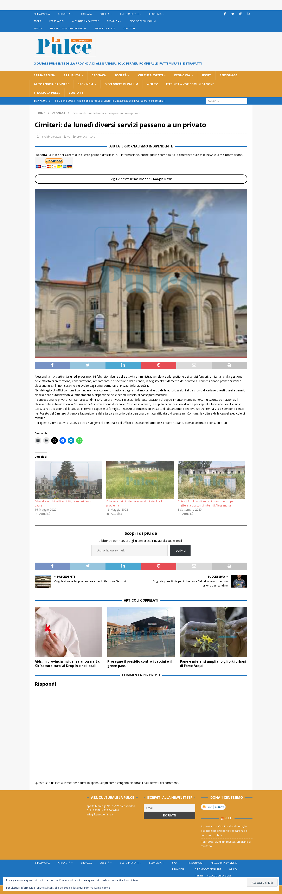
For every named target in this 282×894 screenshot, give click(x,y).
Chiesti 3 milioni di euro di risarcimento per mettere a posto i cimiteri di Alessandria (206, 503)
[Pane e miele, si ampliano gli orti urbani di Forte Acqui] (213, 632)
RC (68, 136)
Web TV (38, 28)
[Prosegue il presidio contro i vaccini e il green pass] (141, 632)
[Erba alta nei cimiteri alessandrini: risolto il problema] (140, 480)
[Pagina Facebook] (224, 14)
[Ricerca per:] (226, 100)
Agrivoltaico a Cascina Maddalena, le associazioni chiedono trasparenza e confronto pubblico (224, 831)
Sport (37, 21)
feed (228, 818)
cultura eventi (129, 13)
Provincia (113, 21)
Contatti (129, 28)
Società (104, 13)
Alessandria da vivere (85, 21)
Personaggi (56, 21)
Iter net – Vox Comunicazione (68, 28)
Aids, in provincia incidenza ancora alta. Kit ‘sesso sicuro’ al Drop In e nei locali (67, 663)
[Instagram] (240, 14)
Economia (155, 13)
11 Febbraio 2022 (50, 136)
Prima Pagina (42, 13)
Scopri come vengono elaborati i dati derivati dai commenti (139, 783)
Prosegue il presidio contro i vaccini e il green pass (139, 663)
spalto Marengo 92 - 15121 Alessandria (111, 806)
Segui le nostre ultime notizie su (141, 179)
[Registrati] (248, 14)
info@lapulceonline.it (100, 814)
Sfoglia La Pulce (105, 28)
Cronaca (86, 13)
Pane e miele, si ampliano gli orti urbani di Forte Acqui (213, 663)
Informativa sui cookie (97, 887)
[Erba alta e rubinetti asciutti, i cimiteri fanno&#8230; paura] (68, 480)
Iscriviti (180, 550)
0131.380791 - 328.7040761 (103, 810)
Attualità (64, 13)
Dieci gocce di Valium (143, 21)
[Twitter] (232, 14)
